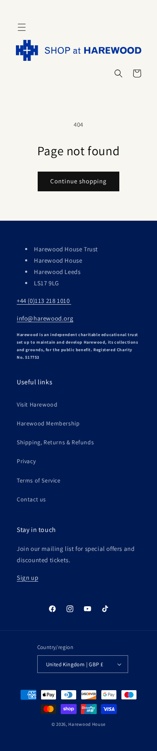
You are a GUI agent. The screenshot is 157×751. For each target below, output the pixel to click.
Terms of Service (39, 480)
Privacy (26, 461)
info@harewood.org (45, 318)
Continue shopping (78, 181)
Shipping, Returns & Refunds (55, 442)
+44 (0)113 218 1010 (44, 301)
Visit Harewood (37, 404)
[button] (22, 27)
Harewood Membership (48, 423)
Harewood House (87, 724)
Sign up (27, 578)
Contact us (31, 499)
